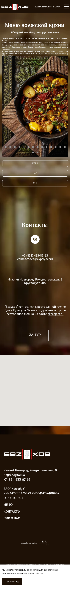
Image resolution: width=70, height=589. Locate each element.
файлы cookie (26, 570)
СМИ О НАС (12, 518)
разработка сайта (29, 543)
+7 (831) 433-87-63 (35, 255)
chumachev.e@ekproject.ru (35, 259)
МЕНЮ (8, 504)
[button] (47, 7)
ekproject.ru (55, 314)
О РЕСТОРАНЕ (14, 498)
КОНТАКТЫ (12, 511)
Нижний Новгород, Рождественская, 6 (35, 279)
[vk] (35, 239)
